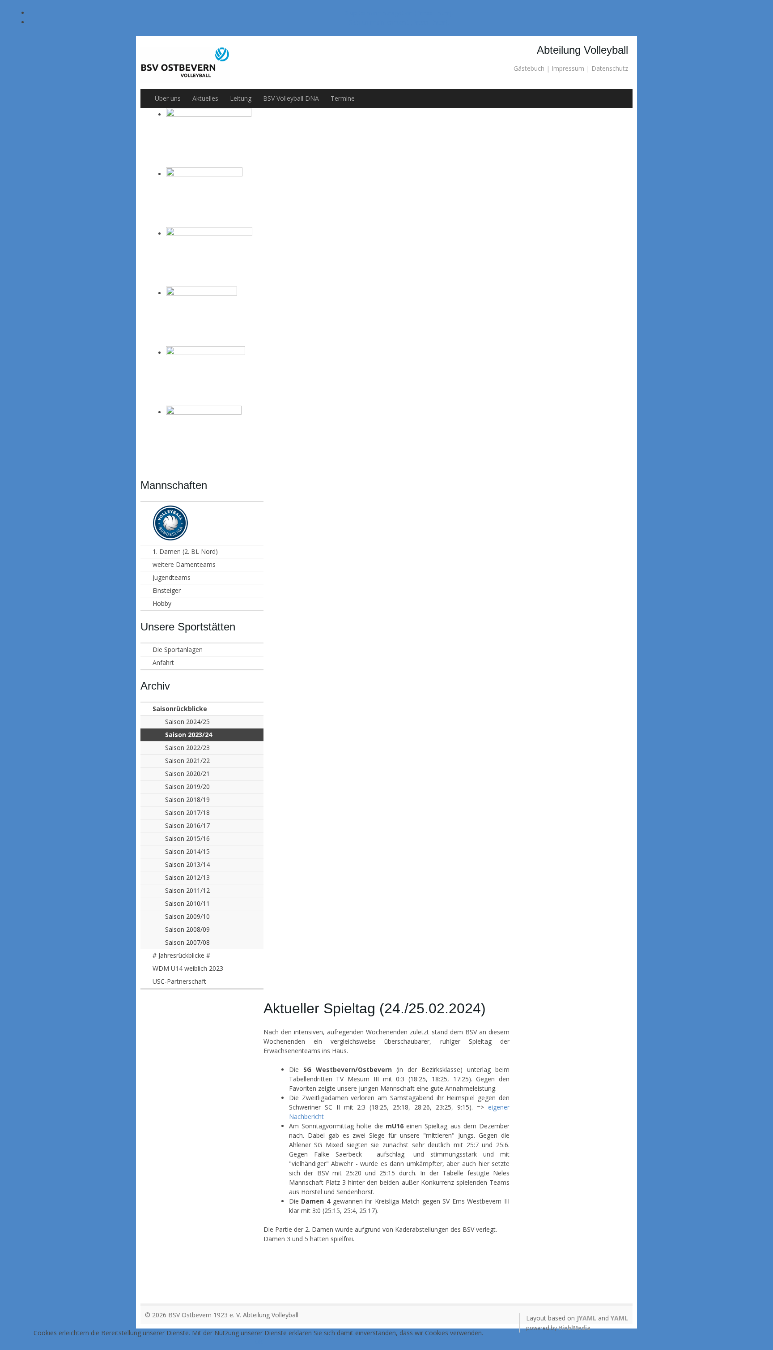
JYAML (586, 1318)
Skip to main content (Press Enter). (399, 22)
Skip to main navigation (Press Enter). (399, 13)
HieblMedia (574, 1328)
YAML (619, 1318)
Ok (259, 1341)
